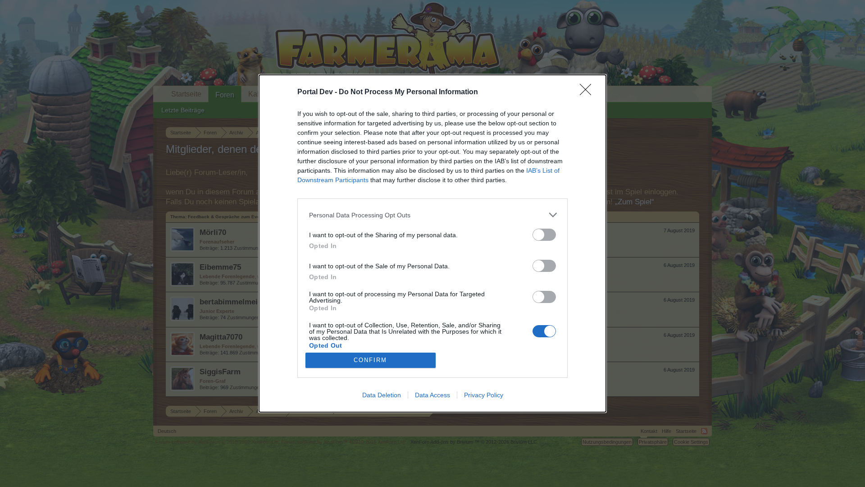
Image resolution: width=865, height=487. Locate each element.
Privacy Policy (483, 395)
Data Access (432, 395)
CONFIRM (370, 360)
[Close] (588, 92)
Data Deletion (381, 395)
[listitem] (432, 215)
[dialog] (432, 243)
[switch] (544, 235)
